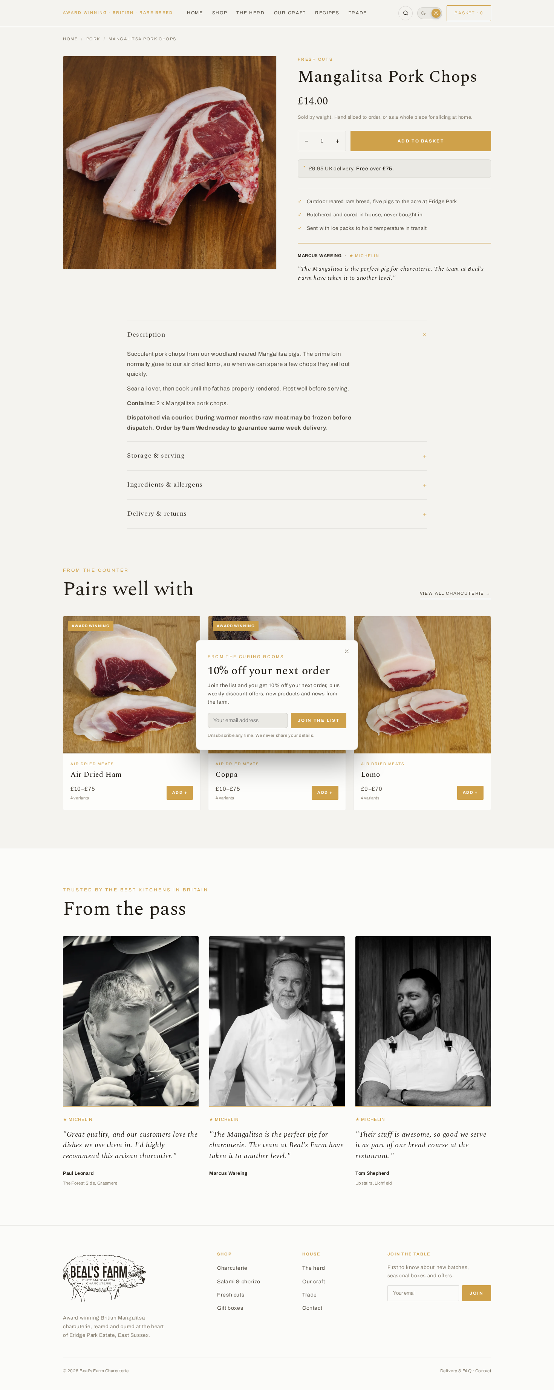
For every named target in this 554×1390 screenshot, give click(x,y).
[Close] (346, 651)
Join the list (319, 720)
